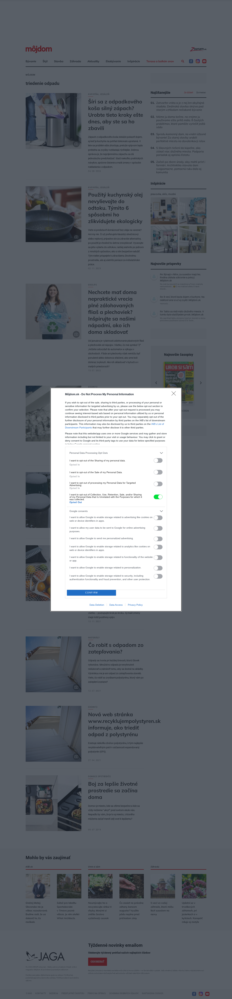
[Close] (175, 394)
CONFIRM (91, 592)
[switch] (158, 460)
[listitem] (116, 453)
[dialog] (116, 499)
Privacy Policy (135, 604)
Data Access (116, 604)
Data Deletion (97, 604)
